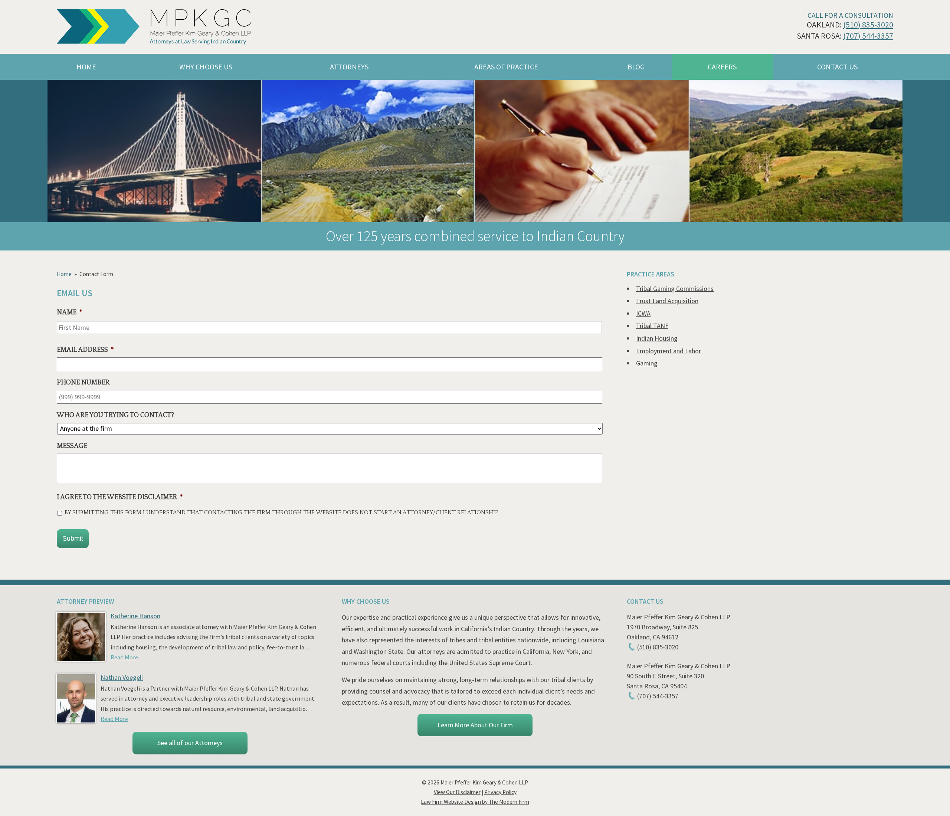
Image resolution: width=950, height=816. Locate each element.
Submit (72, 538)
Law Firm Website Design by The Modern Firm (475, 801)
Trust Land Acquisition (667, 300)
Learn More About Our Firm (475, 725)
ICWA (643, 313)
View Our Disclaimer (457, 792)
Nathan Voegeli (122, 677)
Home (86, 66)
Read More (124, 657)
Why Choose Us (205, 66)
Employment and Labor (668, 351)
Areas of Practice (506, 66)
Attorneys (349, 66)
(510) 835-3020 (868, 25)
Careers (722, 66)
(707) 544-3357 (868, 36)
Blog (636, 66)
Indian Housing (657, 338)
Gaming (647, 363)
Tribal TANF (652, 325)
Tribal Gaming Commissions (675, 288)
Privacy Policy (500, 792)
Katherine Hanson (135, 616)
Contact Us (837, 66)
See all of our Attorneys (190, 742)
